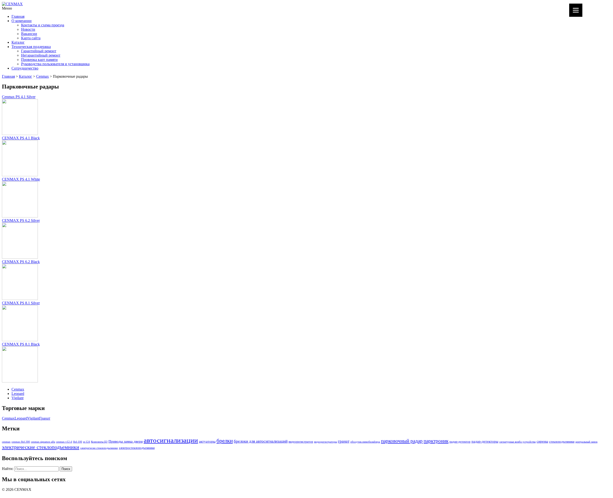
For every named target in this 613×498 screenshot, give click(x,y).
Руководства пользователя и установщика (55, 64)
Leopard (17, 394)
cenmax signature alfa (43, 441)
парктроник (436, 441)
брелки (224, 441)
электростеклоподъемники (137, 448)
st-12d (86, 441)
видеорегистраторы (325, 441)
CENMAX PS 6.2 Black (21, 262)
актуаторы (207, 441)
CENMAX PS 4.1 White (21, 179)
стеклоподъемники (561, 441)
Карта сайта (30, 38)
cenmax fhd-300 (20, 441)
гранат (343, 441)
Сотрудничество (24, 68)
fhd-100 (77, 441)
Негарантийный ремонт (40, 55)
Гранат (44, 418)
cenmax (6, 441)
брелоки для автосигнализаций (261, 441)
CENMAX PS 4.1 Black (21, 138)
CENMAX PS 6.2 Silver (21, 220)
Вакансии (29, 34)
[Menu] (575, 10)
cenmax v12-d (64, 441)
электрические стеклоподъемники (40, 447)
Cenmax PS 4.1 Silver (18, 97)
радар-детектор (460, 441)
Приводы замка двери (125, 441)
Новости (28, 29)
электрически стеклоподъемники (99, 448)
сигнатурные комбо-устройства (517, 441)
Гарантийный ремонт (38, 51)
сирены (542, 441)
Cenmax (42, 76)
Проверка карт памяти (39, 60)
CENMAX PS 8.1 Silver (21, 303)
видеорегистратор (301, 441)
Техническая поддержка (31, 47)
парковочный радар (402, 441)
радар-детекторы (484, 441)
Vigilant (17, 398)
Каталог (18, 42)
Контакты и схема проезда (42, 25)
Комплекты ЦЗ (99, 441)
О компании (21, 21)
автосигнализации (171, 440)
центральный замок (586, 441)
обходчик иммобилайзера (365, 441)
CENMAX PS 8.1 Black (21, 344)
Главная (17, 16)
